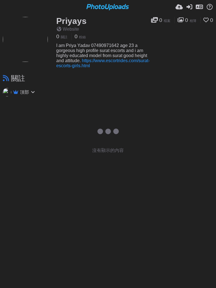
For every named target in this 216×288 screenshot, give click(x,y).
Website (71, 29)
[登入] (189, 7)
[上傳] (179, 7)
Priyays (71, 21)
